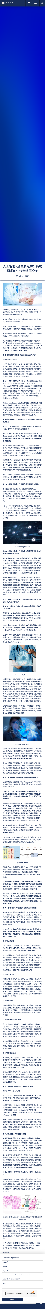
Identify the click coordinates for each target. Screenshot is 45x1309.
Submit (12, 1300)
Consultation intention (22, 1275)
